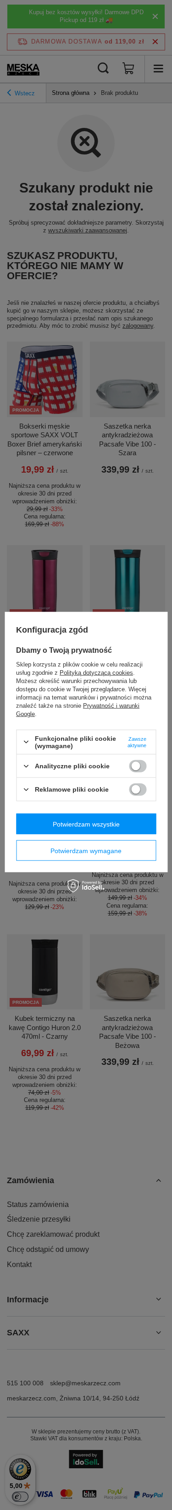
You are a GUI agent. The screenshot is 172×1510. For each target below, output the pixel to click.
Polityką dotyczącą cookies (96, 672)
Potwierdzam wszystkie (86, 823)
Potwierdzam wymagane (86, 850)
